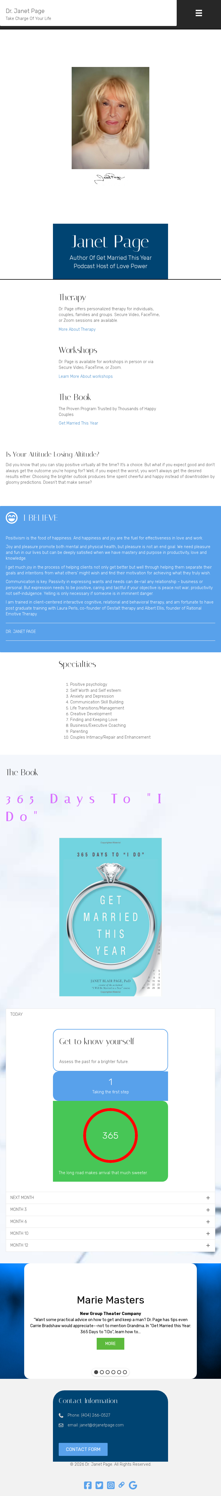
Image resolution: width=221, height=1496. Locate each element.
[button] (110, 1014)
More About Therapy (77, 329)
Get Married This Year (78, 423)
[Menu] (199, 13)
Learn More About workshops (86, 376)
